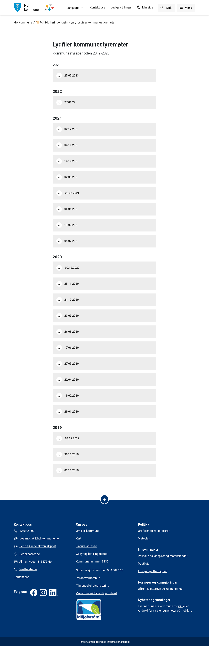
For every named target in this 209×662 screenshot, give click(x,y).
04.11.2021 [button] (68, 145)
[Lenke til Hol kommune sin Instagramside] (43, 592)
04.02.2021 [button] (68, 241)
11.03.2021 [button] (68, 225)
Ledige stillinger (121, 7)
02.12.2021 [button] (68, 129)
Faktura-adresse (86, 546)
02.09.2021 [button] (68, 177)
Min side (145, 7)
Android (143, 610)
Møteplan (144, 538)
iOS (180, 606)
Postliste (144, 563)
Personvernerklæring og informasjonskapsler (104, 641)
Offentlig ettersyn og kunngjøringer (161, 588)
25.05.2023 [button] (68, 75)
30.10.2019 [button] (68, 454)
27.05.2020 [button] (68, 364)
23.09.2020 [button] (68, 316)
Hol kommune (23, 22)
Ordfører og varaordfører (153, 530)
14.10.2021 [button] (68, 161)
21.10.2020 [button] (68, 300)
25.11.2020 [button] (68, 284)
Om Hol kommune (87, 530)
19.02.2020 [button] (68, 396)
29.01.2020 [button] (68, 412)
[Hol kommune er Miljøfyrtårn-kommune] (89, 609)
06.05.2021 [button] (68, 209)
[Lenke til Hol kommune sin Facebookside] (33, 592)
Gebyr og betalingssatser (92, 553)
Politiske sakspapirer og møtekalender (162, 556)
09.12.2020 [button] (68, 268)
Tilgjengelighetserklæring (92, 585)
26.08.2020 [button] (68, 332)
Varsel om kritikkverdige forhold (96, 593)
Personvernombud (88, 578)
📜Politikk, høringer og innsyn (55, 22)
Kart (78, 538)
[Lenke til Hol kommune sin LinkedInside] (53, 592)
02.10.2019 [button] (68, 470)
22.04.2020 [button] (68, 380)
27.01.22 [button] (66, 102)
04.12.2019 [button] (68, 438)
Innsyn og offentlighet (152, 571)
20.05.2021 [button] (68, 193)
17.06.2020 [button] (68, 348)
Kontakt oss (97, 7)
